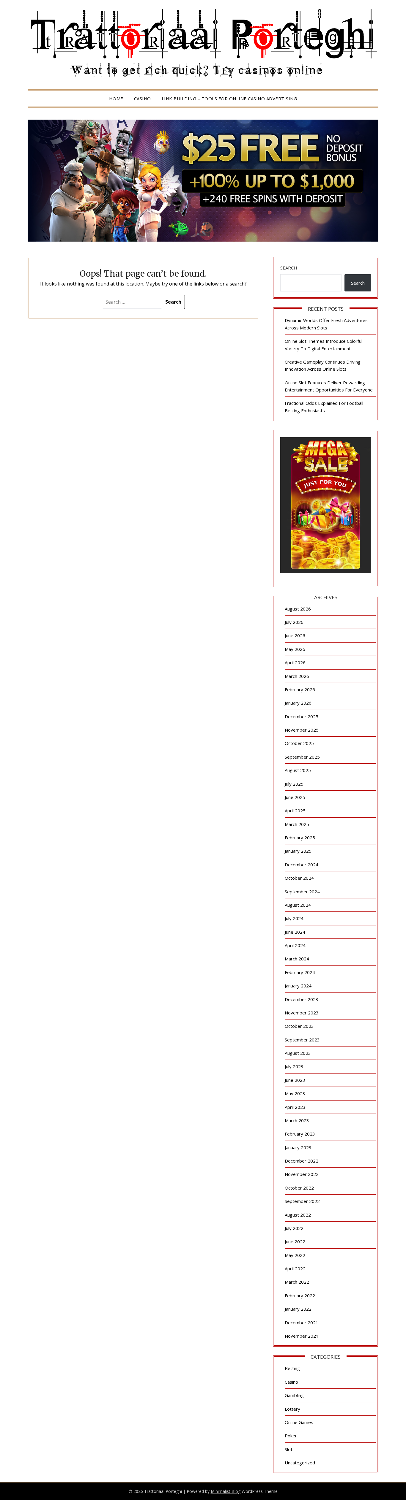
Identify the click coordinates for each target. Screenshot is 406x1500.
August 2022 (298, 1215)
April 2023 (295, 1107)
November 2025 (302, 730)
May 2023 (295, 1093)
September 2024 (302, 892)
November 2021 (302, 1336)
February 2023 (300, 1134)
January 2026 (298, 703)
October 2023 (299, 1026)
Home (116, 99)
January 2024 (298, 986)
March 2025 (297, 824)
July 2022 (294, 1228)
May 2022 (295, 1255)
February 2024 (300, 972)
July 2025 (294, 784)
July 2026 (294, 622)
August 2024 (298, 905)
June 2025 (295, 797)
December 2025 (301, 716)
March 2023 (297, 1120)
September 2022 (302, 1201)
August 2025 (298, 770)
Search (288, 268)
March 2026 (297, 676)
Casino (142, 99)
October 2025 (299, 743)
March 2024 (297, 959)
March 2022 (297, 1282)
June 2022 (295, 1241)
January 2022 (298, 1309)
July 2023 (294, 1066)
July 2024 (294, 918)
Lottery (292, 1409)
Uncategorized (300, 1463)
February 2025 (300, 838)
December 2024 (301, 865)
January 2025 (298, 851)
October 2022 (299, 1188)
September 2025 (302, 757)
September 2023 (302, 1040)
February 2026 (300, 689)
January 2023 (298, 1147)
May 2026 (295, 649)
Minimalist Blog (225, 1491)
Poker (291, 1436)
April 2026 (295, 662)
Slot (288, 1449)
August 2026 (298, 609)
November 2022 (302, 1174)
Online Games (299, 1422)
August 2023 (298, 1053)
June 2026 (295, 635)
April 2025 (295, 811)
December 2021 (301, 1322)
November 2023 (302, 1013)
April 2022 (295, 1268)
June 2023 (295, 1080)
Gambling (294, 1395)
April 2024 (295, 945)
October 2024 (299, 878)
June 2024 (295, 932)
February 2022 (300, 1295)
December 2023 (301, 999)
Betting (292, 1368)
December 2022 (301, 1161)
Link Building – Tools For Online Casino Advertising (229, 99)
